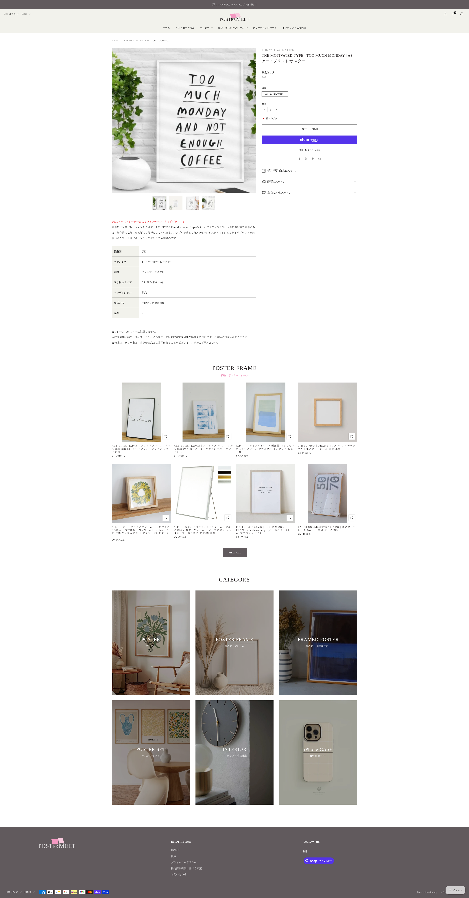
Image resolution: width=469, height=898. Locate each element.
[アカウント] (445, 14)
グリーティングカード (265, 27)
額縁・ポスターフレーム (231, 27)
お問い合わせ (178, 874)
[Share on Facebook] (300, 159)
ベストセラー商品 (185, 27)
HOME (175, 850)
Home (115, 40)
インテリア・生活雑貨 (294, 27)
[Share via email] (319, 159)
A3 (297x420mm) (274, 93)
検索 (173, 856)
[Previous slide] (119, 120)
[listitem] (234, 4)
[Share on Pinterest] (313, 159)
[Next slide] (249, 120)
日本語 (24, 14)
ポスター (205, 27)
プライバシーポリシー (184, 862)
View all (234, 552)
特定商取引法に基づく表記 (186, 868)
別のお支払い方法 (309, 150)
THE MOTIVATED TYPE (278, 50)
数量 (264, 104)
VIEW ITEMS (151, 657)
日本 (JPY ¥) (10, 14)
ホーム (166, 27)
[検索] (462, 14)
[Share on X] (306, 159)
